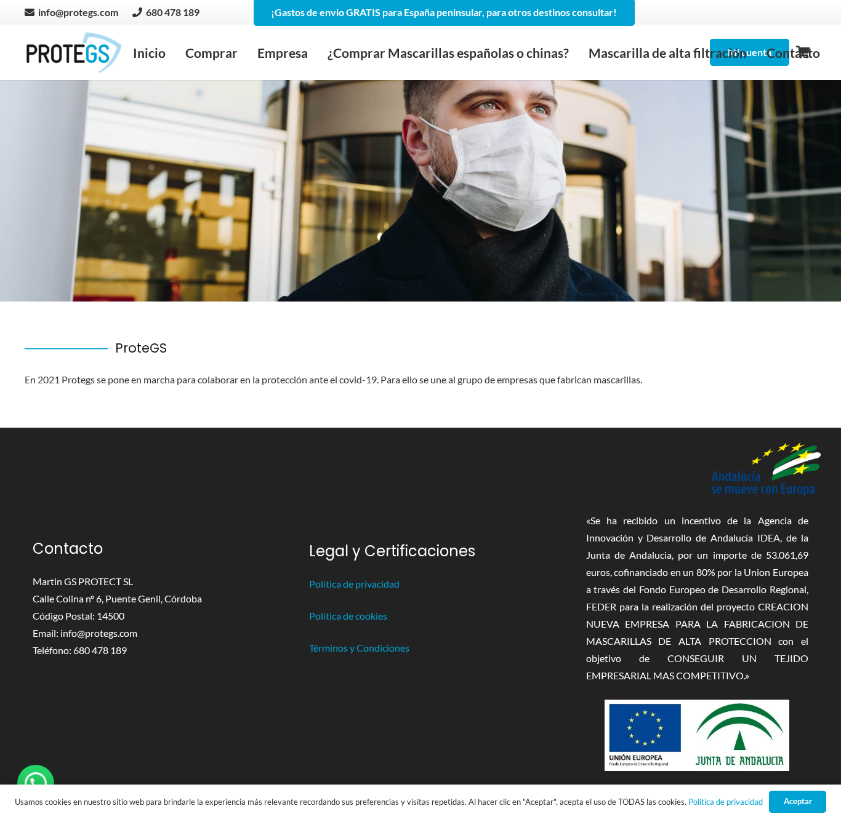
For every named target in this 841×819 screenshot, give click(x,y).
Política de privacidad (354, 583)
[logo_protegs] (74, 52)
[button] (35, 783)
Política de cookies (348, 615)
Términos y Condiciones (359, 647)
